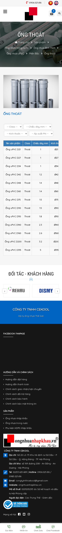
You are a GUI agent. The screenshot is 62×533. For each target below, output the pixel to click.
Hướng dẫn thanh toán (17, 384)
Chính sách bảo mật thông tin (20, 403)
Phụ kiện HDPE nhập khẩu (18, 428)
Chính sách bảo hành (16, 398)
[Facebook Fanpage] (19, 514)
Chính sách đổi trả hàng (17, 394)
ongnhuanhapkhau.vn (30, 485)
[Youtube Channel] (24, 514)
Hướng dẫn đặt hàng (16, 379)
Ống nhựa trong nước (16, 423)
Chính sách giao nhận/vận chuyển (23, 389)
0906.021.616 (35, 2)
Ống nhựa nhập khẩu (16, 418)
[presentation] (4, 291)
